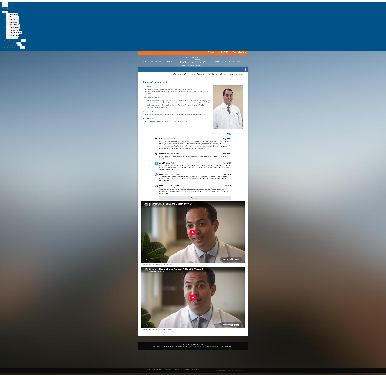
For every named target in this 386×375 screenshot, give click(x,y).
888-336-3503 (214, 346)
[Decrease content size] (22, 40)
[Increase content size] (24, 40)
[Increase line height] (21, 45)
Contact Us (242, 61)
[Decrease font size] (17, 43)
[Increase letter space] (23, 47)
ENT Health (229, 61)
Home (145, 61)
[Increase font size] (20, 43)
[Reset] (3, 12)
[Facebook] (245, 70)
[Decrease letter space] (21, 47)
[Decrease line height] (18, 45)
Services (219, 61)
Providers (168, 61)
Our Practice (155, 61)
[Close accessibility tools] (6, 12)
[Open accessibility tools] (5, 4)
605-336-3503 (238, 74)
